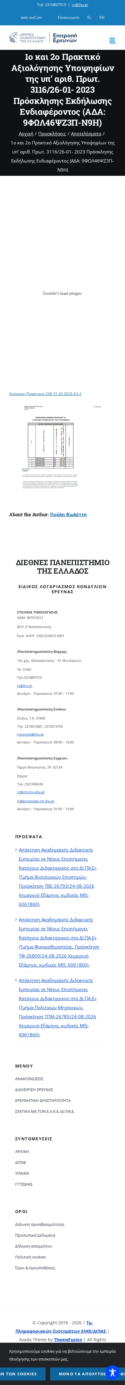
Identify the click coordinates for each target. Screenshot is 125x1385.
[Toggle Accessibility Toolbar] (112, 1372)
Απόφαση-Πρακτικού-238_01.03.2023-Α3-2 (45, 393)
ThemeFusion (68, 1339)
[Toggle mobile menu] (113, 40)
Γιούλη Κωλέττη (68, 514)
